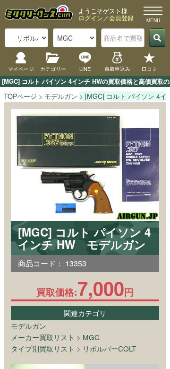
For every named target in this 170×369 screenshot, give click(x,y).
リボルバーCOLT (109, 348)
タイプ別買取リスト (43, 348)
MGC (91, 337)
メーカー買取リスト (43, 337)
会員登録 (121, 17)
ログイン (90, 17)
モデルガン (28, 326)
